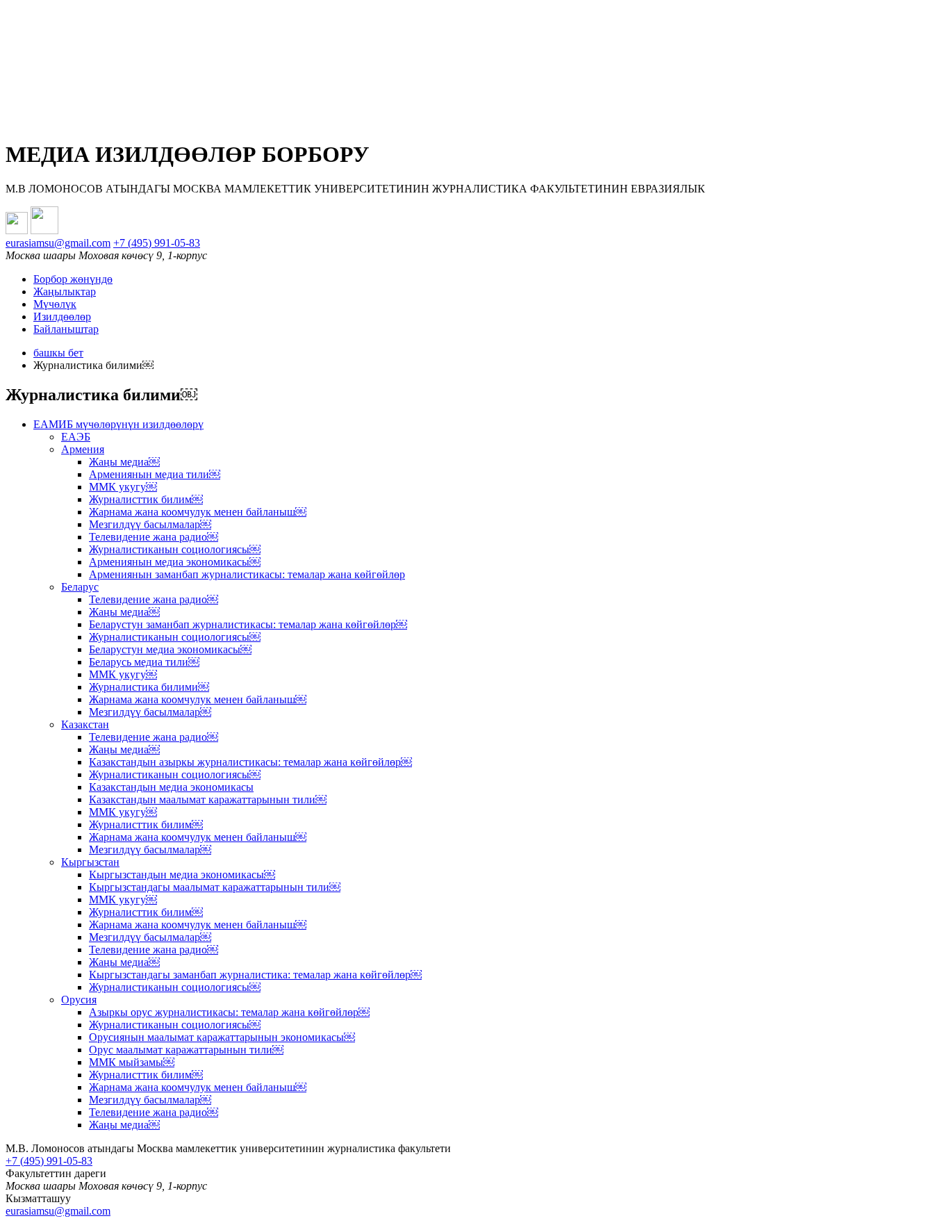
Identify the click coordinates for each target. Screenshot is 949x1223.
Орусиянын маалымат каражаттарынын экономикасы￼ (222, 1037)
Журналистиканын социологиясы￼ (175, 549)
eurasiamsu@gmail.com (58, 243)
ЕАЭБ (75, 437)
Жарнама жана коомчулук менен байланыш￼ (197, 512)
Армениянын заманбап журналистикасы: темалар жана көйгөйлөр (247, 574)
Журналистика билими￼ (149, 687)
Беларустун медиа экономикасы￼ (170, 649)
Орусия (79, 1000)
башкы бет (58, 353)
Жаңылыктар (64, 291)
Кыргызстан (90, 862)
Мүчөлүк (54, 304)
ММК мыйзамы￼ (131, 1062)
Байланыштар (66, 329)
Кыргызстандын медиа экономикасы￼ (182, 874)
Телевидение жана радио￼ (153, 537)
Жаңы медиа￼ (124, 462)
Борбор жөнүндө (73, 279)
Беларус (80, 587)
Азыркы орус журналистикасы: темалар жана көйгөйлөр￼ (229, 1012)
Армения (82, 449)
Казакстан (85, 724)
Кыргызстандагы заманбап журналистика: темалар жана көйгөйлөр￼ (255, 974)
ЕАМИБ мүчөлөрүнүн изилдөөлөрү (118, 424)
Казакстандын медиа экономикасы (171, 787)
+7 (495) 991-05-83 (156, 243)
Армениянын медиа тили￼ (154, 474)
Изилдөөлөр (62, 316)
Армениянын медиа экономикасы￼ (175, 562)
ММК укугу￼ (123, 487)
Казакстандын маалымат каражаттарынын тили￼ (208, 799)
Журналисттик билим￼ (146, 499)
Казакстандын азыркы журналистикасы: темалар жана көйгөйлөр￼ (250, 762)
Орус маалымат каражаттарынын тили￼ (186, 1050)
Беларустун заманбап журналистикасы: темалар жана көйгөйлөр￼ (248, 624)
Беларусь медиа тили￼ (144, 662)
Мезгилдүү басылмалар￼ (150, 524)
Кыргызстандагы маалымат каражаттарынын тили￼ (214, 887)
